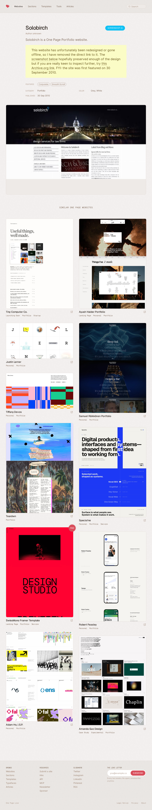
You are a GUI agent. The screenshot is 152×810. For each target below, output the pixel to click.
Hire (41, 775)
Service (104, 524)
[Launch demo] (71, 620)
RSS (75, 787)
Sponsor (44, 790)
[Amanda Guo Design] (112, 681)
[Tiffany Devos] (39, 391)
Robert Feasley (88, 624)
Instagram (78, 775)
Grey (93, 90)
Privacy (134, 803)
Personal (97, 315)
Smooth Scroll (58, 84)
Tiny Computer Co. (16, 311)
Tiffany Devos (14, 412)
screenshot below (44, 59)
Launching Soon (13, 315)
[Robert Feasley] (112, 576)
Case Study (84, 732)
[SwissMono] (39, 572)
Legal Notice (122, 803)
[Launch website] (71, 312)
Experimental (97, 732)
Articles (9, 787)
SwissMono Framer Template (23, 620)
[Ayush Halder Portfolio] (112, 264)
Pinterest (77, 783)
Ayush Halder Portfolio (92, 311)
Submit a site (46, 771)
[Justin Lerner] (39, 341)
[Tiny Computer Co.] (39, 264)
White (99, 90)
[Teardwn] (39, 468)
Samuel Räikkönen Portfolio (95, 416)
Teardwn (11, 516)
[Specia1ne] (112, 472)
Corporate (43, 84)
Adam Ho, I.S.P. (14, 724)
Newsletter (45, 787)
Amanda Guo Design (91, 728)
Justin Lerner (13, 362)
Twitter (76, 771)
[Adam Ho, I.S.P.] (39, 676)
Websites (10, 771)
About (143, 803)
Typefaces (11, 783)
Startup (37, 315)
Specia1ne (85, 520)
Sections (10, 775)
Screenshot (114, 28)
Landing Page (85, 315)
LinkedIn (77, 779)
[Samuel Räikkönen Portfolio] (112, 368)
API (41, 779)
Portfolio (41, 90)
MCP (42, 783)
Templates (11, 779)
